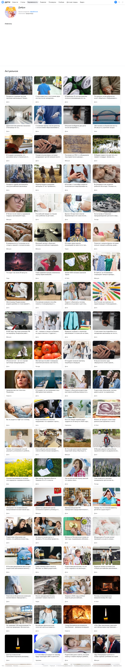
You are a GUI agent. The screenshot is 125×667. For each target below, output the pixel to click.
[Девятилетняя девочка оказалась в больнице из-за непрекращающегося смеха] (18, 119)
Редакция (52, 665)
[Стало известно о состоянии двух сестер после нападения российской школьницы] (48, 90)
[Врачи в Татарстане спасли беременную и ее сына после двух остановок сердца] (77, 207)
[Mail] (2, 2)
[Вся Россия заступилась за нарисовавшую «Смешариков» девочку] (106, 296)
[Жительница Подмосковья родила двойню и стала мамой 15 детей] (18, 296)
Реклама (15, 665)
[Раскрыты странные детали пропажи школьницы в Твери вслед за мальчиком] (18, 90)
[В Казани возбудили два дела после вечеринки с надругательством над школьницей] (77, 119)
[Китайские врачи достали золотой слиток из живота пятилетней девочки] (48, 619)
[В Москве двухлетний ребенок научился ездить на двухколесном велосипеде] (106, 443)
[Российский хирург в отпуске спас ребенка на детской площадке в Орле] (48, 207)
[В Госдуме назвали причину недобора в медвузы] (77, 354)
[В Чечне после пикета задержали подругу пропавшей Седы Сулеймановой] (18, 207)
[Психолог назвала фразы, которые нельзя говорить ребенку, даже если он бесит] (106, 237)
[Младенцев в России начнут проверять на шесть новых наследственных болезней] (106, 531)
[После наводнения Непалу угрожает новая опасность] (48, 589)
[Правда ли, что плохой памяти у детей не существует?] (106, 501)
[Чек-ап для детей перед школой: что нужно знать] (77, 472)
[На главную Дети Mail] (7, 2)
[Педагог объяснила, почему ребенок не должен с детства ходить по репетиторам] (77, 296)
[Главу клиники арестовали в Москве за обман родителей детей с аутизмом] (48, 560)
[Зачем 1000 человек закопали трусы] (77, 266)
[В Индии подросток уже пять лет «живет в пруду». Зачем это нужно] (106, 149)
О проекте (45, 665)
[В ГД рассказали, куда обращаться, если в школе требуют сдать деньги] (106, 354)
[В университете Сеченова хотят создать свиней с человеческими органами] (18, 237)
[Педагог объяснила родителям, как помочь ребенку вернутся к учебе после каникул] (77, 384)
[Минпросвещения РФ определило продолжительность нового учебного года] (77, 501)
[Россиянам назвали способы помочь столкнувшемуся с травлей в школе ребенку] (48, 296)
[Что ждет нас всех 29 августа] (18, 266)
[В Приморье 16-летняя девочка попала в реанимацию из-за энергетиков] (77, 90)
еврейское (34, 11)
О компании (8, 665)
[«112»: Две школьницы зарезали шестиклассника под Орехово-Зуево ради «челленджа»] (106, 619)
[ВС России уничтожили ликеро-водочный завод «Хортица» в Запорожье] (77, 443)
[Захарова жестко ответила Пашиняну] (18, 384)
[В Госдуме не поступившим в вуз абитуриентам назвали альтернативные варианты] (48, 384)
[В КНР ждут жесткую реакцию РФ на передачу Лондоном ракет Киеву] (18, 325)
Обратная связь (117, 665)
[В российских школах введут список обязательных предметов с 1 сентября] (48, 443)
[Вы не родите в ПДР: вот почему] (18, 413)
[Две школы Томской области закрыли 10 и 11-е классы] (48, 472)
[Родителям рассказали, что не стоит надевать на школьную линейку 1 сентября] (77, 560)
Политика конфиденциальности (82, 665)
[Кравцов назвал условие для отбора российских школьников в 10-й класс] (106, 560)
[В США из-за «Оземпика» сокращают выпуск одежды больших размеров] (106, 266)
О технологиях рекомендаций (64, 665)
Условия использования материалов (102, 665)
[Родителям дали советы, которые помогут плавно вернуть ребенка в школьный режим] (77, 648)
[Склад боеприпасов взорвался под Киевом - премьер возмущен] (77, 619)
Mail (3, 665)
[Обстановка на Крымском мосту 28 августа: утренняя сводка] (106, 119)
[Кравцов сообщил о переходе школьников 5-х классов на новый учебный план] (77, 325)
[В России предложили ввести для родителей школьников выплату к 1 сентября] (18, 560)
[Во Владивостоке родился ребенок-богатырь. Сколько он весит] (106, 178)
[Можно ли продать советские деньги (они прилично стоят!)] (106, 413)
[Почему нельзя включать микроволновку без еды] (106, 589)
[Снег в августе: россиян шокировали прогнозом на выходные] (106, 472)
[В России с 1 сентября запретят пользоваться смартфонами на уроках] (77, 178)
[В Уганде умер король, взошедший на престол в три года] (77, 237)
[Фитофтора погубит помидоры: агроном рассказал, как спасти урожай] (48, 354)
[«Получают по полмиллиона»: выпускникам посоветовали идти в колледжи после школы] (18, 501)
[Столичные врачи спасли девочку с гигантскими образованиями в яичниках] (48, 119)
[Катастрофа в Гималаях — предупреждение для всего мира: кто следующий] (106, 207)
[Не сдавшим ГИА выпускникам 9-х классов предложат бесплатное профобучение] (18, 619)
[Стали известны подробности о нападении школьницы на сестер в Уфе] (106, 325)
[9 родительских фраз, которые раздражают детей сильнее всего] (48, 149)
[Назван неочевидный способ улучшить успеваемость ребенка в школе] (18, 443)
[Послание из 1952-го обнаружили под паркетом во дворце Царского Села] (77, 149)
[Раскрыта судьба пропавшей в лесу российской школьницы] (18, 178)
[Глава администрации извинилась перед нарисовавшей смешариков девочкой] (48, 266)
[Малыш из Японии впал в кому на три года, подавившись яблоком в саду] (77, 531)
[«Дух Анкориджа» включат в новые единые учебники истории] (106, 648)
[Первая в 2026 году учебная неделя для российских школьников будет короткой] (77, 589)
